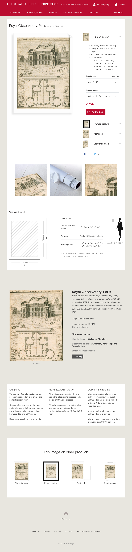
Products (53, 12)
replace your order (110, 419)
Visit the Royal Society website (75, 4)
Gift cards (68, 531)
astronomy (77, 356)
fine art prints (35, 419)
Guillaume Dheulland (55, 26)
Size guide (115, 76)
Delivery (92, 411)
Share (88, 154)
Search (117, 12)
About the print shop (72, 12)
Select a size (102, 76)
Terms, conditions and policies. (89, 531)
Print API (61, 544)
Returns (57, 531)
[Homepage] (32, 4)
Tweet (99, 154)
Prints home (15, 12)
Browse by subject (35, 12)
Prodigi (71, 544)
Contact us (93, 12)
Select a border (92, 90)
